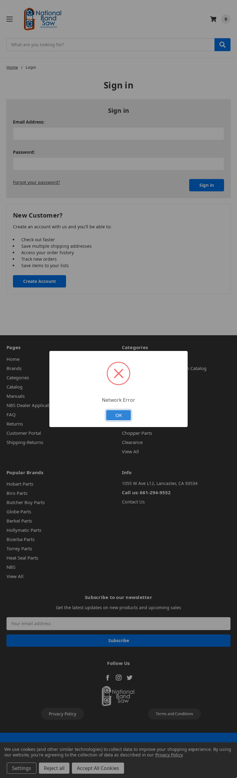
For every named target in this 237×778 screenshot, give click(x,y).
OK (118, 415)
